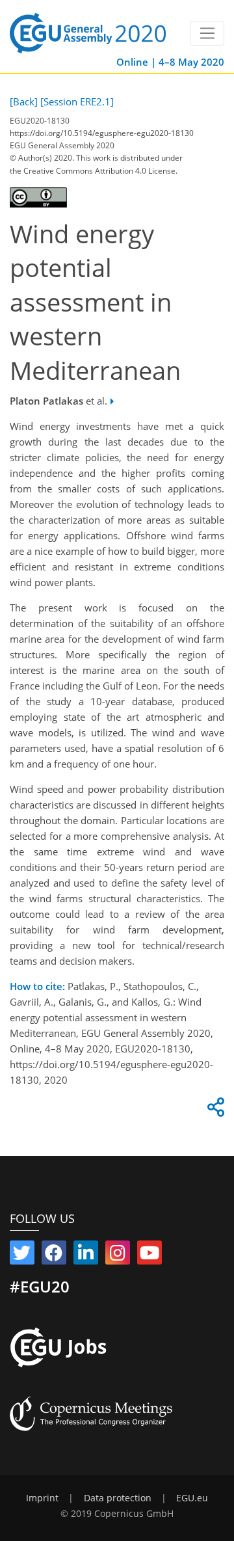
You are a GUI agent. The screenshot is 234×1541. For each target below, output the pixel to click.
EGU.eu (192, 1498)
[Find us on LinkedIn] (85, 1255)
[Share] (214, 1110)
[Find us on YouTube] (149, 1255)
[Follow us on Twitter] (22, 1255)
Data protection (117, 1498)
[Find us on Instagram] (117, 1255)
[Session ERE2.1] (77, 101)
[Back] (24, 101)
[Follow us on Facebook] (54, 1255)
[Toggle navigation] (207, 33)
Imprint (42, 1498)
